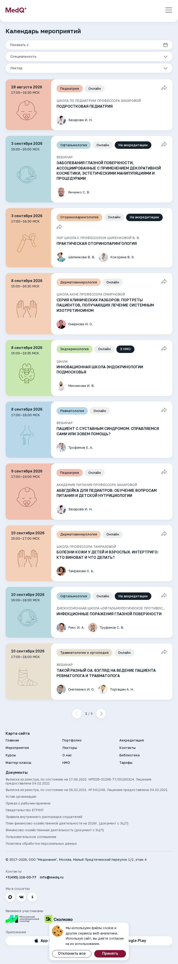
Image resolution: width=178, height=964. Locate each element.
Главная (12, 740)
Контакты (127, 748)
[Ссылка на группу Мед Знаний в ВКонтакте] (21, 897)
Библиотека (129, 755)
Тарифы (125, 763)
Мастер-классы (18, 763)
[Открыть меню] (168, 10)
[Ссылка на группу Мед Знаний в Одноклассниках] (32, 897)
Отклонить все (72, 953)
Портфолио (72, 740)
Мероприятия (17, 748)
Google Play (134, 940)
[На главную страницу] (16, 10)
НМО (66, 763)
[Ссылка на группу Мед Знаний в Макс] (10, 897)
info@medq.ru (52, 877)
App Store (50, 940)
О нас (67, 755)
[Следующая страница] (101, 713)
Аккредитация (131, 740)
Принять (110, 953)
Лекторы (69, 748)
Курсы (11, 755)
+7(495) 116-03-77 (21, 877)
